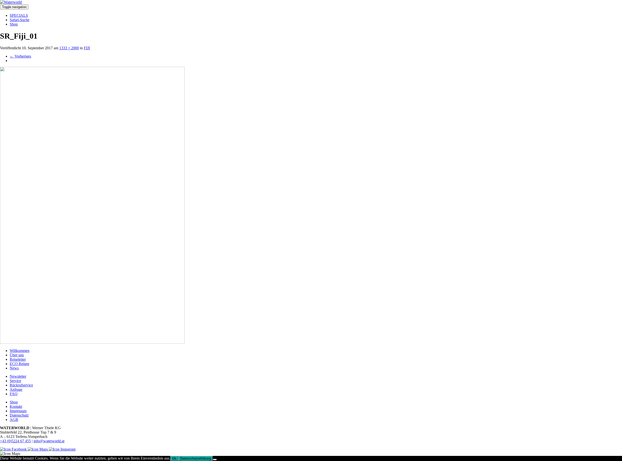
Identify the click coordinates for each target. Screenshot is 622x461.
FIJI (87, 48)
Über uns (17, 355)
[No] (215, 459)
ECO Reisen (19, 364)
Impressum (18, 411)
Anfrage (16, 389)
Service (15, 381)
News (14, 368)
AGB (14, 420)
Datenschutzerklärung (195, 458)
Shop (14, 24)
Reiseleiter (18, 359)
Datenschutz (19, 415)
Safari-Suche (19, 20)
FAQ (13, 394)
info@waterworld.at (49, 441)
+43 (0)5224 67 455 (15, 441)
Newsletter (18, 376)
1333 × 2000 (69, 48)
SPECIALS (19, 15)
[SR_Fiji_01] (92, 342)
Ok (174, 458)
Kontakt (16, 406)
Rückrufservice (21, 385)
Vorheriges (20, 56)
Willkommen (19, 351)
